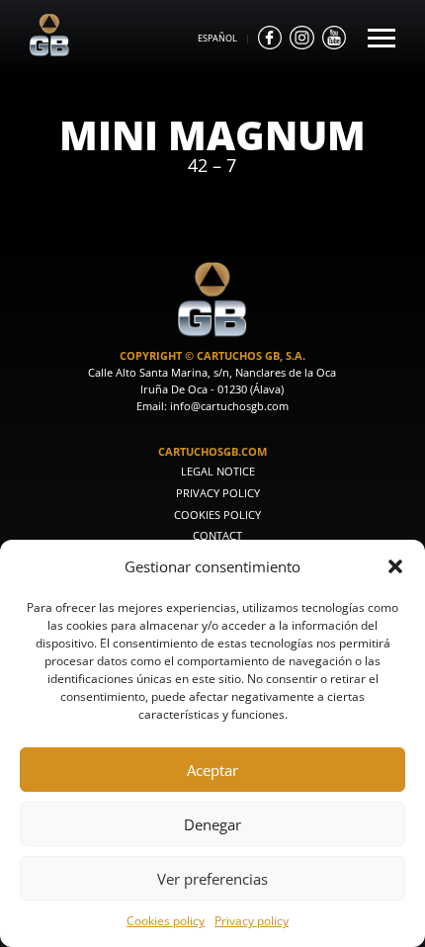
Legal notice (218, 471)
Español (217, 38)
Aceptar (212, 770)
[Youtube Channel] (334, 37)
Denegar (212, 824)
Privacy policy (251, 920)
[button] (395, 566)
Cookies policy (166, 920)
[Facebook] (270, 37)
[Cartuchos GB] (49, 51)
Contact (217, 536)
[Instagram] (301, 37)
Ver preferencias (212, 879)
